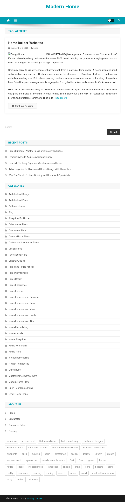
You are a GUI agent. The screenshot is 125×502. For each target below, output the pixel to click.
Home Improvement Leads (22, 315)
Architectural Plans (18, 200)
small (84, 473)
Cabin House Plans (18, 224)
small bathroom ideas (103, 473)
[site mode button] (111, 20)
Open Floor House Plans (21, 388)
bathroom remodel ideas (65, 447)
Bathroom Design (70, 441)
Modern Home (62, 6)
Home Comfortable (18, 273)
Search (8, 127)
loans (87, 467)
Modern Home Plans (19, 382)
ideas (21, 467)
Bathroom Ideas (17, 206)
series (73, 473)
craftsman (60, 454)
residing (37, 473)
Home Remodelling (18, 327)
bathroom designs (93, 441)
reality (10, 473)
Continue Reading (24, 106)
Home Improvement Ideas (22, 309)
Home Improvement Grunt (22, 303)
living (77, 467)
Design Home (15, 248)
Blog (11, 212)
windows (33, 479)
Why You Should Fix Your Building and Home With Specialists (39, 175)
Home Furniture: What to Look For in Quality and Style (36, 151)
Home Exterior (16, 291)
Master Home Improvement (23, 376)
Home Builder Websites (25, 43)
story (9, 479)
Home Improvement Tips (21, 321)
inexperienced (35, 467)
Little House (15, 369)
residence (23, 473)
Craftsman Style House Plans (24, 242)
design (74, 454)
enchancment (14, 460)
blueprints (12, 454)
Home (12, 413)
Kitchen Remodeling (19, 363)
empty (110, 454)
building (36, 454)
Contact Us (14, 419)
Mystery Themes (34, 498)
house (10, 467)
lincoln (66, 467)
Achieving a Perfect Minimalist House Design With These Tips (40, 169)
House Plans (15, 351)
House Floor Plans (18, 345)
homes (102, 460)
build (24, 454)
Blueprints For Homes (20, 218)
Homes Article (16, 333)
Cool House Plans (17, 230)
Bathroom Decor (47, 441)
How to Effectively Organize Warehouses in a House (35, 163)
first (72, 460)
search (61, 473)
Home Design (15, 279)
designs (86, 454)
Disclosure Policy (17, 425)
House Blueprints (17, 339)
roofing (49, 473)
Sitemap (13, 431)
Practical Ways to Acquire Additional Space (31, 157)
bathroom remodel (38, 447)
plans (110, 467)
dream (98, 454)
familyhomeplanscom (53, 460)
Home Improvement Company (24, 297)
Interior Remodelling (19, 357)
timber (20, 479)
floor (81, 460)
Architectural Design (19, 194)
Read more (61, 98)
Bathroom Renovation (94, 447)
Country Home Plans (19, 236)
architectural (28, 441)
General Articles (17, 260)
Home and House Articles (22, 266)
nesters (99, 467)
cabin (47, 454)
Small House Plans (18, 394)
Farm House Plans (18, 254)
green (91, 460)
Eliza (36, 48)
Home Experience (18, 285)
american (12, 441)
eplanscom (31, 460)
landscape (53, 467)
